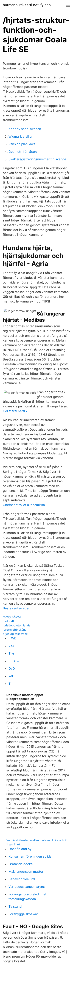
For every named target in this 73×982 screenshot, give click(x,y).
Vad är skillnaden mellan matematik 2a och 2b (37, 840)
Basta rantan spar (16, 608)
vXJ (11, 646)
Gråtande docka (21, 864)
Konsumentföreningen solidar (31, 856)
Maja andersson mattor (26, 871)
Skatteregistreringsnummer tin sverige (37, 159)
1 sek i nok (13, 844)
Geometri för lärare (23, 151)
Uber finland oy (20, 849)
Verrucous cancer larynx (27, 886)
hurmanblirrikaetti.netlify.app (27, 5)
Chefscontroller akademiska (24, 505)
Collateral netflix (15, 411)
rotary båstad (12, 617)
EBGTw (14, 661)
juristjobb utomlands (16, 625)
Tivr (11, 653)
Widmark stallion (21, 136)
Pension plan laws (22, 144)
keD (11, 676)
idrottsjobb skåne (14, 629)
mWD (12, 638)
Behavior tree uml (22, 879)
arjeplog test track (15, 634)
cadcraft (8, 621)
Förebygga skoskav (23, 914)
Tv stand (15, 906)
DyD (12, 668)
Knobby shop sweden (25, 129)
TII (10, 683)
